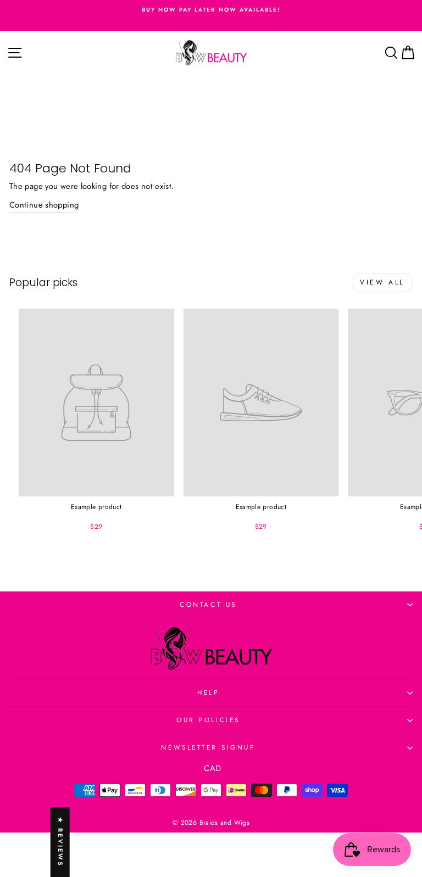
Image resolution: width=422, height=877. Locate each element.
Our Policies (208, 719)
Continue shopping (44, 205)
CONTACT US (208, 604)
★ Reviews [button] (60, 842)
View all (382, 282)
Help (208, 692)
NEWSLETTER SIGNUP (208, 747)
